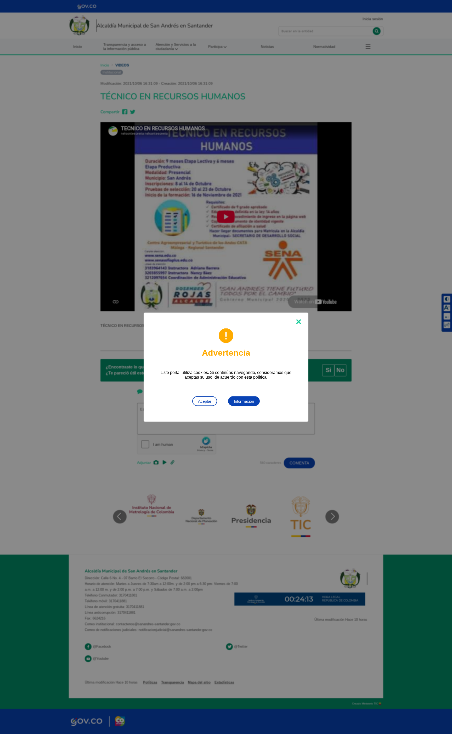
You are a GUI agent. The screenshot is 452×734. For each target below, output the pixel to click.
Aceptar (204, 401)
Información (244, 401)
